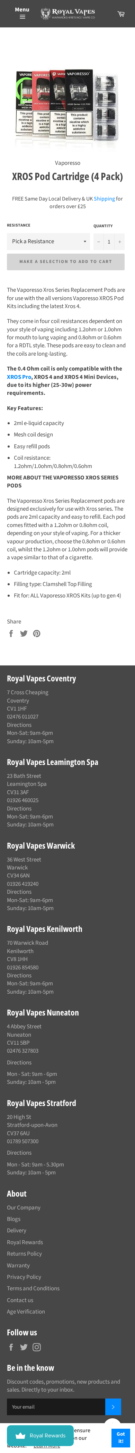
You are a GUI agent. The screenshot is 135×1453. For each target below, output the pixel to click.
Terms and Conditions (33, 1288)
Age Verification (26, 1312)
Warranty (18, 1265)
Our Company (23, 1208)
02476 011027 (22, 717)
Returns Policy (24, 1254)
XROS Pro (19, 377)
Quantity (102, 226)
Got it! (121, 1437)
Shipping (104, 199)
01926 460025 (22, 800)
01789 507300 (22, 1141)
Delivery (16, 1230)
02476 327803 (22, 1051)
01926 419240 (22, 884)
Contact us (20, 1300)
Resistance (18, 225)
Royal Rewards (25, 1242)
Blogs (13, 1219)
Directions (19, 725)
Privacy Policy (24, 1277)
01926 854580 (22, 967)
